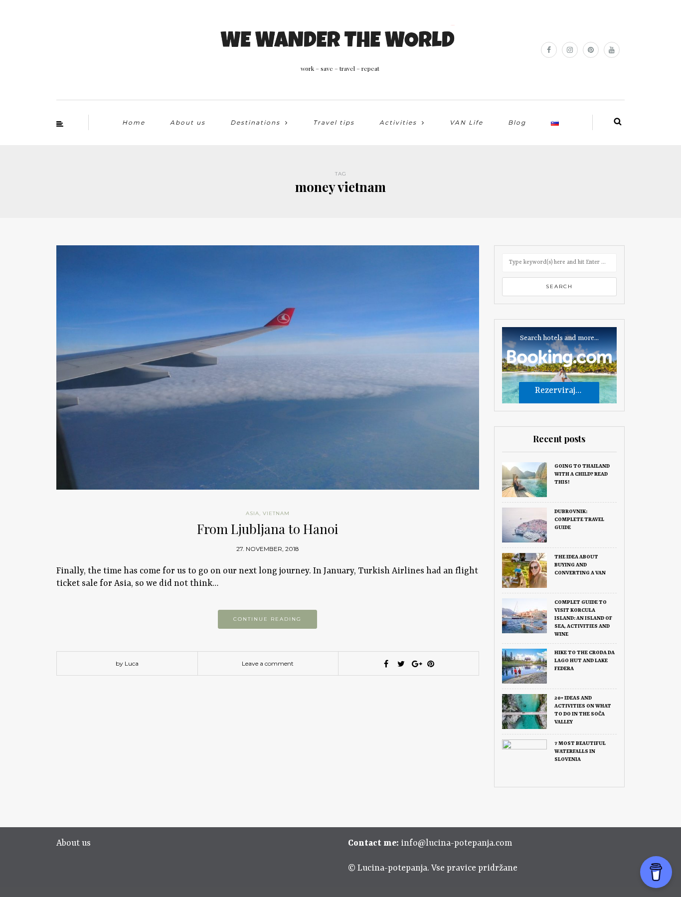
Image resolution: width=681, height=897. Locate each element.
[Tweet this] (401, 664)
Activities (398, 122)
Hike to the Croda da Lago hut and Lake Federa (584, 661)
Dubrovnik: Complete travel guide (579, 520)
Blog (517, 122)
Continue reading (267, 619)
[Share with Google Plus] (416, 664)
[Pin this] (431, 664)
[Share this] (386, 664)
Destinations (255, 122)
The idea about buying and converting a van (580, 565)
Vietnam (276, 513)
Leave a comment (268, 663)
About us (187, 122)
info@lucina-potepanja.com (456, 843)
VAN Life (466, 122)
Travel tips (333, 122)
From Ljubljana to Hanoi (267, 529)
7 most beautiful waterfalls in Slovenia (580, 751)
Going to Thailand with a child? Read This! (582, 474)
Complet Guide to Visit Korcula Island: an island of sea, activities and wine (583, 618)
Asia (252, 513)
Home (133, 122)
